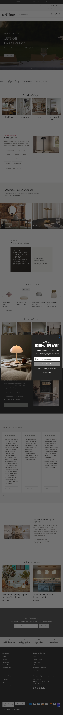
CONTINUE (46, 364)
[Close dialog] (60, 336)
